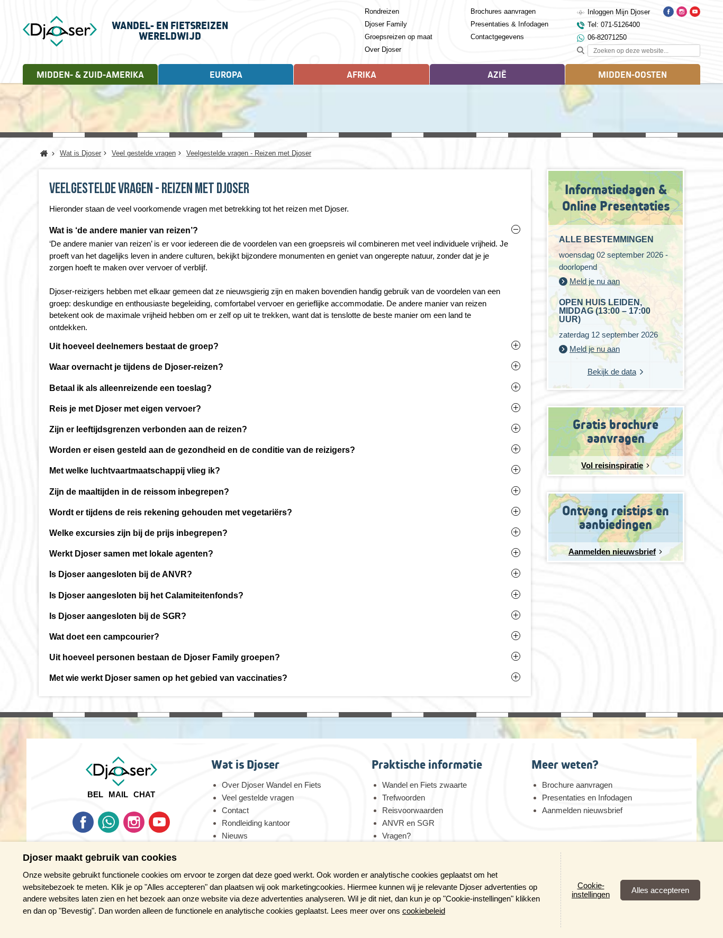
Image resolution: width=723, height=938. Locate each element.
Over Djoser (383, 49)
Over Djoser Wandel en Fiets (271, 784)
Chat (144, 794)
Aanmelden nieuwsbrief (582, 810)
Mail (118, 794)
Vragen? (396, 835)
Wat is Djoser (245, 764)
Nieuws (235, 835)
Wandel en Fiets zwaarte (424, 784)
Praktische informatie (427, 764)
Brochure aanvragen (577, 784)
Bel (95, 794)
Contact (235, 810)
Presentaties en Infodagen (587, 797)
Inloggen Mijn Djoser (619, 12)
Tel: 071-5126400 (614, 25)
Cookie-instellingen (591, 890)
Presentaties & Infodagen (509, 24)
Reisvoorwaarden (412, 810)
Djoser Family (386, 24)
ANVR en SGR (408, 822)
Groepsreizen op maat (398, 37)
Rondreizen (382, 11)
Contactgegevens (497, 37)
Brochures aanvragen (503, 11)
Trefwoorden (403, 797)
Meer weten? (564, 764)
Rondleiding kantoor (256, 822)
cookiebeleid (423, 910)
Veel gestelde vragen (258, 797)
